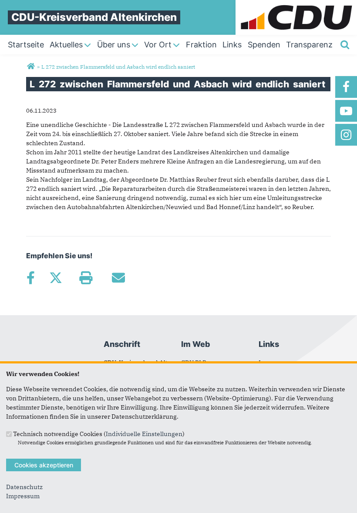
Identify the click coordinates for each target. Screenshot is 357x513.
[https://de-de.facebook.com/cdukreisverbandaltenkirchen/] (346, 87)
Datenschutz (24, 487)
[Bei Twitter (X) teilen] (55, 277)
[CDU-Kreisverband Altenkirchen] (30, 66)
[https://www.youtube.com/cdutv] (346, 111)
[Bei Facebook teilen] (30, 277)
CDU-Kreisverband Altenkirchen (94, 17)
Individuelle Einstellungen (144, 433)
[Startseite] (296, 4)
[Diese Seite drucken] (85, 277)
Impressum (23, 496)
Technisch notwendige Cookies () (99, 433)
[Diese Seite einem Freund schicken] (118, 277)
